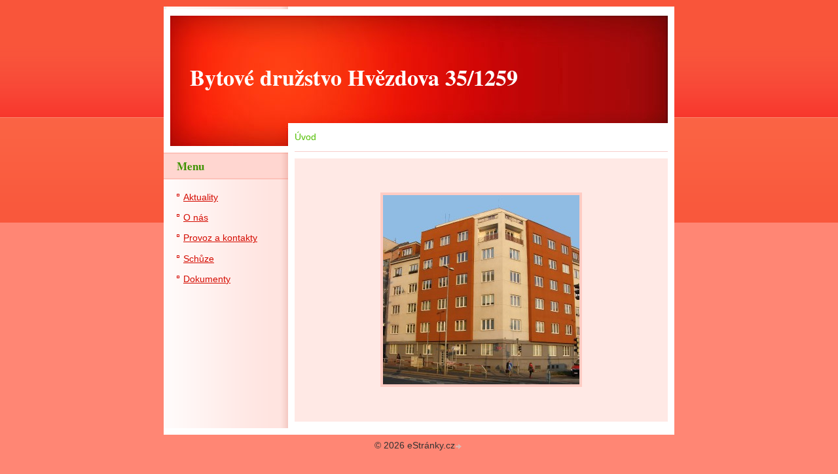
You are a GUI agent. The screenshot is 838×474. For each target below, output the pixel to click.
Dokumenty (206, 279)
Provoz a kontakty (220, 238)
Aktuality (200, 197)
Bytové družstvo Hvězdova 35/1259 (354, 77)
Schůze (198, 259)
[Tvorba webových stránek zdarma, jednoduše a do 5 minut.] (459, 447)
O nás (195, 218)
